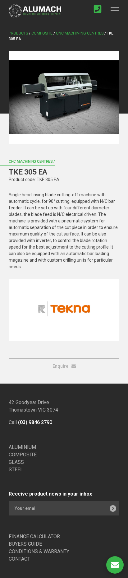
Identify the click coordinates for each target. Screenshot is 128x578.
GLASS (16, 462)
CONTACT (19, 559)
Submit (112, 508)
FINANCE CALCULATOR (34, 536)
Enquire (61, 366)
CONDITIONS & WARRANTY (39, 551)
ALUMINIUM (22, 447)
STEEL (16, 470)
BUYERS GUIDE (25, 544)
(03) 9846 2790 (35, 422)
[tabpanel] (64, 97)
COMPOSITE (23, 455)
